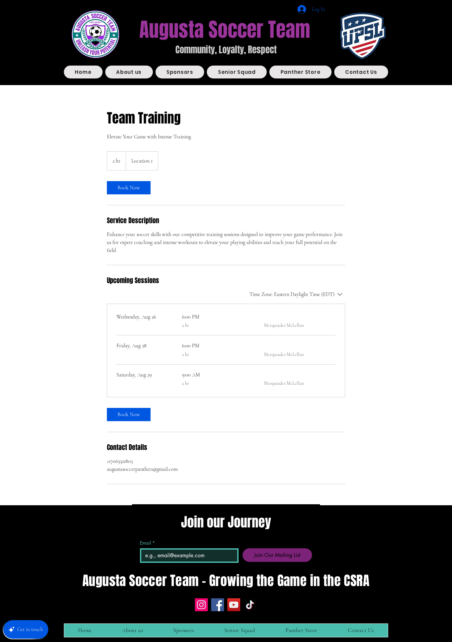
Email (147, 543)
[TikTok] (250, 604)
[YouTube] (233, 604)
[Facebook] (217, 604)
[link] (129, 187)
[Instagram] (201, 604)
